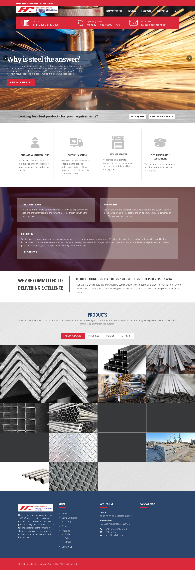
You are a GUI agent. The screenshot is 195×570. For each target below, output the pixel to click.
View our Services (21, 82)
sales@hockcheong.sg (153, 24)
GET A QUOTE (137, 116)
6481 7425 (39, 24)
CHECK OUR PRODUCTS (161, 116)
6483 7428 (53, 24)
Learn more (30, 251)
